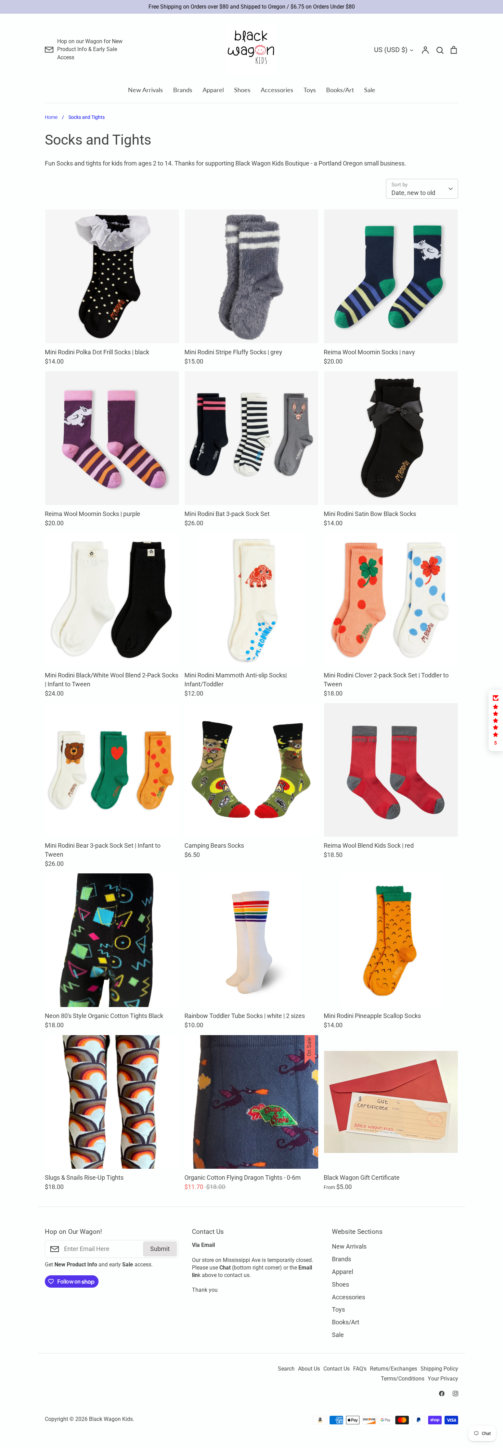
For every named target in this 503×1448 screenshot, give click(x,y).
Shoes (242, 90)
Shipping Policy (439, 1369)
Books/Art (340, 90)
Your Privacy (443, 1379)
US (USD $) (391, 50)
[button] (496, 720)
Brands (182, 90)
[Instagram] (455, 1393)
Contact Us (336, 1369)
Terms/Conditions (402, 1379)
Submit (160, 1248)
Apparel (213, 90)
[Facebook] (442, 1393)
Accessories (277, 90)
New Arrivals (145, 90)
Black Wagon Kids (111, 1419)
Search (286, 1369)
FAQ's (359, 1369)
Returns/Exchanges (393, 1369)
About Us (309, 1369)
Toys (310, 90)
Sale (369, 90)
